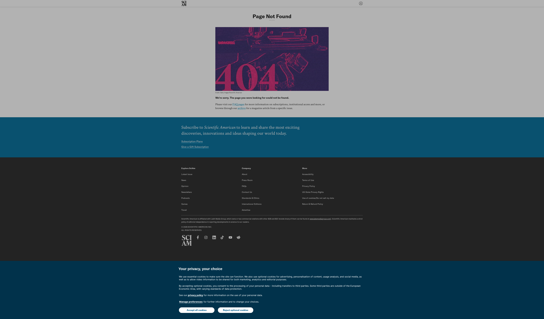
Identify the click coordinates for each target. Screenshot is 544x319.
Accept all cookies (197, 310)
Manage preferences (191, 301)
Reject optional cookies (235, 310)
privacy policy (195, 295)
